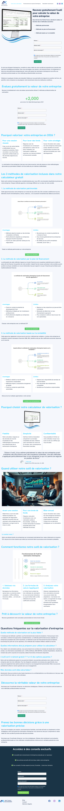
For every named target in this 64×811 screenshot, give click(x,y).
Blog (23, 800)
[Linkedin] (62, 3)
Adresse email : (37, 45)
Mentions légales (27, 804)
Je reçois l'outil (38, 61)
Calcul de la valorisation (16, 3)
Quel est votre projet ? (39, 50)
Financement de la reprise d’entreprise (32, 3)
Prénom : (36, 40)
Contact (24, 802)
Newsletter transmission (47, 3)
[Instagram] (60, 3)
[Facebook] (57, 3)
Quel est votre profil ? (22, 781)
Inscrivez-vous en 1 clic (23, 792)
